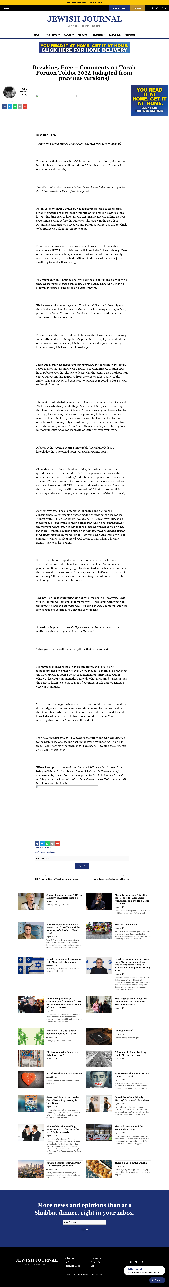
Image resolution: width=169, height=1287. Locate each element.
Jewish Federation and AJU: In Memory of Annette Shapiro (64, 896)
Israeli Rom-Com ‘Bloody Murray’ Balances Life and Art (132, 1099)
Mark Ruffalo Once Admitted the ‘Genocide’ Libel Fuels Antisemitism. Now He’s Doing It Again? (132, 899)
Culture (67, 35)
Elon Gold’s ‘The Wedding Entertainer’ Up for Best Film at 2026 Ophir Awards (64, 1129)
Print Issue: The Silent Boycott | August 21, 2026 (133, 1075)
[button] (4, 106)
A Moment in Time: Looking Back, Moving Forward (130, 1054)
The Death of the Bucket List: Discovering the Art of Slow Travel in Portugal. (131, 1001)
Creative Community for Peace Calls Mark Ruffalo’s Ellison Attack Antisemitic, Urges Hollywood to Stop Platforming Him (132, 965)
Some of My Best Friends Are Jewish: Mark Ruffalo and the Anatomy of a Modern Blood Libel (63, 929)
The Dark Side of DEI (127, 924)
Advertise (69, 1258)
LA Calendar (114, 35)
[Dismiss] (121, 1267)
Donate (94, 1265)
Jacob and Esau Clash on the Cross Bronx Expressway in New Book (62, 1100)
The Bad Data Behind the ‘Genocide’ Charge (129, 1128)
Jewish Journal (84, 19)
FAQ (67, 1262)
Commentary (51, 35)
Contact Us (96, 1258)
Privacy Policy (97, 1262)
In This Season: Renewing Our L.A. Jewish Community (63, 1164)
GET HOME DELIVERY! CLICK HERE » (84, 2)
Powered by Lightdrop (95, 1274)
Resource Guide (72, 1265)
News (36, 35)
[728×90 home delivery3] (84, 47)
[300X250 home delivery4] (149, 100)
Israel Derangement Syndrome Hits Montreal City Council (63, 960)
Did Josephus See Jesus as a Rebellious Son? (62, 1054)
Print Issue (129, 35)
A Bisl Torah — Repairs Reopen (64, 1073)
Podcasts (82, 35)
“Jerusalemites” (124, 1030)
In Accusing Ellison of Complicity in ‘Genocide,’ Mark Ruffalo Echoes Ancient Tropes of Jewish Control (63, 1003)
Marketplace (99, 35)
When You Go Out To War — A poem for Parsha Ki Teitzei (63, 1032)
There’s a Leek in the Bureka (131, 1162)
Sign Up (82, 865)
